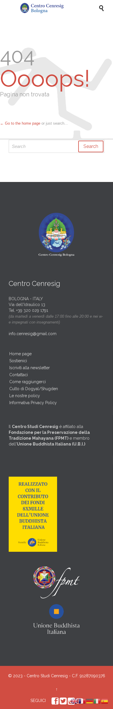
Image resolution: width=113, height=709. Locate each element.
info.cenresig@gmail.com (33, 333)
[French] (82, 701)
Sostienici (18, 360)
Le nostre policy (24, 395)
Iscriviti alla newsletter (29, 367)
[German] (90, 701)
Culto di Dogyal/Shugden (33, 388)
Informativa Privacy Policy (33, 402)
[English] (75, 701)
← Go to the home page (20, 123)
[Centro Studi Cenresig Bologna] (59, 8)
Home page (20, 353)
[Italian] (97, 701)
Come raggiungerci (27, 381)
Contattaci (18, 374)
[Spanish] (105, 701)
